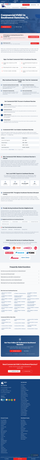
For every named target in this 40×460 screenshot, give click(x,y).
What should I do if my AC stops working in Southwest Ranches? (13, 282)
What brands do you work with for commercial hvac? (10, 277)
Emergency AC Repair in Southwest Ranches (18, 296)
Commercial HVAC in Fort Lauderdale (6, 320)
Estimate (20, 458)
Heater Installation (24, 393)
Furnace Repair (23, 409)
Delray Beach (23, 421)
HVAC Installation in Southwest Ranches (32, 311)
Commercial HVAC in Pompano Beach (20, 320)
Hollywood (3, 433)
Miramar (2, 444)
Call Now (7, 458)
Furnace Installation (24, 410)
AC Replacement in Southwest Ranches (7, 311)
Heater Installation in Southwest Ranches (7, 299)
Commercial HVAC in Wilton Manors (6, 329)
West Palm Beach (24, 424)
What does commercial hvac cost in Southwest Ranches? (11, 279)
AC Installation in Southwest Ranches (32, 293)
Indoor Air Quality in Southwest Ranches (19, 302)
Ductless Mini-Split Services (25, 404)
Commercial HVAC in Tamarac (33, 328)
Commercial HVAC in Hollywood (20, 328)
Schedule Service (6, 26)
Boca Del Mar (23, 428)
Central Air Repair (24, 413)
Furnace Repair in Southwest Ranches (19, 308)
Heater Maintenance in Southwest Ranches (20, 299)
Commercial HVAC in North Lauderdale (32, 326)
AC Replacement (24, 412)
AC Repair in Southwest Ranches (20, 293)
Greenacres (23, 429)
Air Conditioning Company (25, 403)
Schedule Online (27, 371)
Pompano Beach (4, 421)
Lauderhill (2, 447)
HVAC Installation (24, 415)
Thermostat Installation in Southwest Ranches (31, 302)
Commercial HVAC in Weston (19, 325)
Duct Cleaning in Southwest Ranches (6, 302)
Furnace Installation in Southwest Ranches (33, 308)
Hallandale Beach (4, 440)
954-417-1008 (11, 149)
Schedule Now (33, 4)
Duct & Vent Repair (24, 407)
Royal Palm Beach (24, 433)
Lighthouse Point (4, 451)
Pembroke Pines (4, 441)
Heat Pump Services (24, 396)
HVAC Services (23, 384)
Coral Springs (3, 424)
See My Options (34, 43)
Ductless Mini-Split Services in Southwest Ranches (19, 305)
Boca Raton (23, 420)
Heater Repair (23, 391)
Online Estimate (26, 4)
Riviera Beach (23, 436)
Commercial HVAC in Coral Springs (6, 323)
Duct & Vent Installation (25, 406)
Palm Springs (23, 439)
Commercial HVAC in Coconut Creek (32, 323)
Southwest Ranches (15, 7)
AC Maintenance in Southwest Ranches (7, 296)
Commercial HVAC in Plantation (7, 325)
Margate (2, 439)
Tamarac (2, 435)
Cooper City (3, 436)
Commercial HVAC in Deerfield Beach (32, 320)
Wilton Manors (3, 432)
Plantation (2, 428)
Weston (2, 429)
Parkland (2, 425)
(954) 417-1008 (16, 1)
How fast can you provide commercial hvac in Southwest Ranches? (13, 271)
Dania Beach (3, 443)
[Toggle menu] (38, 5)
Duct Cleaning (23, 397)
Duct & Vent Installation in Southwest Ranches (31, 305)
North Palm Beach (24, 437)
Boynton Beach (23, 422)
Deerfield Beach (3, 422)
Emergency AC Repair (24, 390)
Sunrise (2, 437)
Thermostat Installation (24, 400)
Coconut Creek (3, 426)
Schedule (33, 458)
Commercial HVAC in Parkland (20, 322)
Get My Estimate (16, 351)
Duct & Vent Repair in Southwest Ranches (7, 308)
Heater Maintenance (24, 394)
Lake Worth (23, 425)
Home (2, 7)
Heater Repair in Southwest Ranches (32, 296)
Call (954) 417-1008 (34, 36)
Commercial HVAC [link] (24, 7)
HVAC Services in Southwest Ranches (6, 293)
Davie (2, 445)
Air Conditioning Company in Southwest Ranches (6, 305)
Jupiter (22, 432)
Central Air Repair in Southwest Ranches (19, 311)
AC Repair (22, 385)
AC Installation (23, 387)
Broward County (7, 7)
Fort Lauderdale (3, 420)
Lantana (22, 426)
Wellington (22, 435)
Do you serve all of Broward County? (8, 274)
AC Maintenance (23, 388)
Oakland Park (3, 448)
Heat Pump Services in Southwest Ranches (33, 299)
